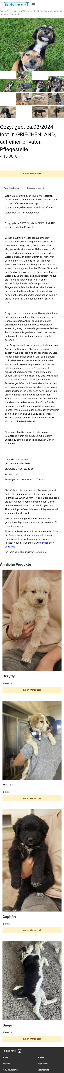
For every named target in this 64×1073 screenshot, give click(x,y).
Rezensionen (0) (36, 188)
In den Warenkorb (32, 173)
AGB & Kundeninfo (11, 1070)
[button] (33, 4)
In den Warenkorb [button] (32, 689)
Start (2, 11)
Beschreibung (11, 188)
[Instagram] (19, 1050)
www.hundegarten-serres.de (21, 207)
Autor (5, 1057)
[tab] (36, 188)
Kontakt (6, 1063)
